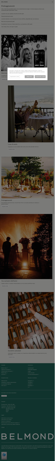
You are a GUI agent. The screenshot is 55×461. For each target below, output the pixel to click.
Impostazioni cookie (14, 76)
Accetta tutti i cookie (40, 76)
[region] (27, 73)
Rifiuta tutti (29, 76)
